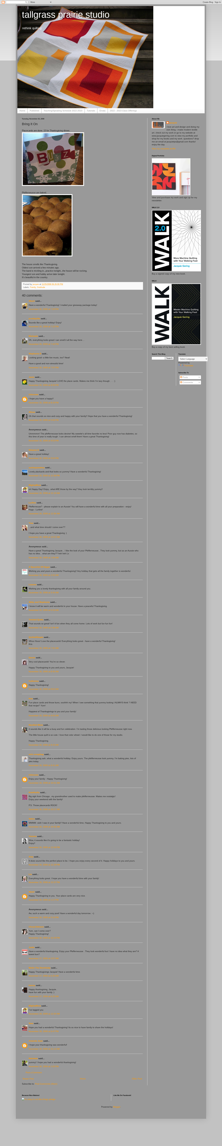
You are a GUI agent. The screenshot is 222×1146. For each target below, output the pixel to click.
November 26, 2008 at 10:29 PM (44, 938)
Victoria (33, 836)
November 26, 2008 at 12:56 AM (44, 513)
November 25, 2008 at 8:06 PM (44, 385)
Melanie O (34, 450)
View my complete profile (164, 148)
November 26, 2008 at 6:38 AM (44, 627)
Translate (188, 365)
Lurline (32, 502)
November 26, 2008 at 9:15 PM (44, 917)
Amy (31, 856)
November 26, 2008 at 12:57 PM (44, 882)
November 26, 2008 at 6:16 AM (44, 610)
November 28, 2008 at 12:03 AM (44, 1014)
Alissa (32, 412)
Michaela (33, 336)
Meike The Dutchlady (39, 968)
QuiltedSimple (36, 637)
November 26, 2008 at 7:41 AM (44, 648)
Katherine (34, 681)
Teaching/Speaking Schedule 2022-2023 (63, 110)
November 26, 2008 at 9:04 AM (44, 715)
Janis (31, 377)
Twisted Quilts (36, 619)
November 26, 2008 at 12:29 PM (44, 865)
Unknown (34, 394)
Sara (31, 1023)
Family (33, 287)
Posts (185, 377)
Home (22, 110)
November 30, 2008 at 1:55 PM (44, 1066)
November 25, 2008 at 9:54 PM (44, 458)
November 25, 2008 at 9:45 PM (44, 420)
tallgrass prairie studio (65, 15)
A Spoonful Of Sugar (39, 567)
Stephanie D (35, 353)
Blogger (116, 1107)
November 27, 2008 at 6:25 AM (44, 996)
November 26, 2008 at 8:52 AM (44, 689)
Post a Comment (34, 1072)
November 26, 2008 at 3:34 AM (44, 592)
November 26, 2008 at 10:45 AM (44, 827)
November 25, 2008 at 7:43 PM (44, 344)
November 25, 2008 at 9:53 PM (44, 440)
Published (34, 110)
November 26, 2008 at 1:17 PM (44, 900)
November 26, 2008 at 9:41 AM (44, 765)
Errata (102, 110)
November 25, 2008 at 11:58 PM (44, 475)
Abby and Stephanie (39, 602)
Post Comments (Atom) (46, 1084)
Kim (31, 698)
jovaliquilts (34, 318)
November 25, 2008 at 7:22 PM (44, 326)
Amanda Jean (36, 1041)
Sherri (32, 301)
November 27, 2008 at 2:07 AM (44, 958)
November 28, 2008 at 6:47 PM (44, 1031)
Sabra (32, 819)
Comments (187, 382)
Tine (31, 523)
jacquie (173, 122)
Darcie (32, 657)
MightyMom (35, 485)
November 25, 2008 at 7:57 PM (44, 367)
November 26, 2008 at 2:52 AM (44, 575)
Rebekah (33, 1058)
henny (32, 985)
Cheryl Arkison (36, 927)
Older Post (137, 1078)
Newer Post (28, 1078)
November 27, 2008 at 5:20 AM (44, 976)
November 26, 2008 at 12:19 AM (44, 493)
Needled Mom (36, 725)
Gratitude (41, 287)
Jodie (31, 947)
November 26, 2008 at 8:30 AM (44, 671)
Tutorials (91, 110)
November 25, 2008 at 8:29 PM (44, 402)
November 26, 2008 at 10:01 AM (44, 783)
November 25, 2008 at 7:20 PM (44, 309)
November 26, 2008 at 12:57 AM (44, 537)
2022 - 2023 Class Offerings (123, 110)
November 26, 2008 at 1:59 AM (44, 557)
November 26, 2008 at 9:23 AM (44, 745)
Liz (30, 874)
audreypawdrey (37, 467)
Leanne (32, 584)
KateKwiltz (34, 792)
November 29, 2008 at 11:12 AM (44, 1049)
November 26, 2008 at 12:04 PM (44, 847)
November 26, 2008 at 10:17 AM (44, 809)
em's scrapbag (36, 754)
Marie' (32, 892)
